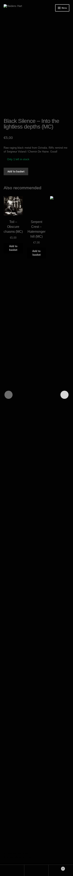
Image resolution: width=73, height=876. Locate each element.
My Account (12, 870)
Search (36, 870)
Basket (56, 867)
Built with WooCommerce (18, 857)
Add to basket (16, 171)
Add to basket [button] (13, 248)
